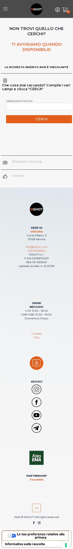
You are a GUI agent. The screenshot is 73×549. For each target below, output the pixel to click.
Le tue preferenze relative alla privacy (40, 535)
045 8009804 (36, 250)
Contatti (36, 333)
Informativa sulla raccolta (25, 544)
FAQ (37, 337)
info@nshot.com (36, 246)
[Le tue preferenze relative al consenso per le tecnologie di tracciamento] (66, 545)
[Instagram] (39, 523)
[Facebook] (34, 523)
